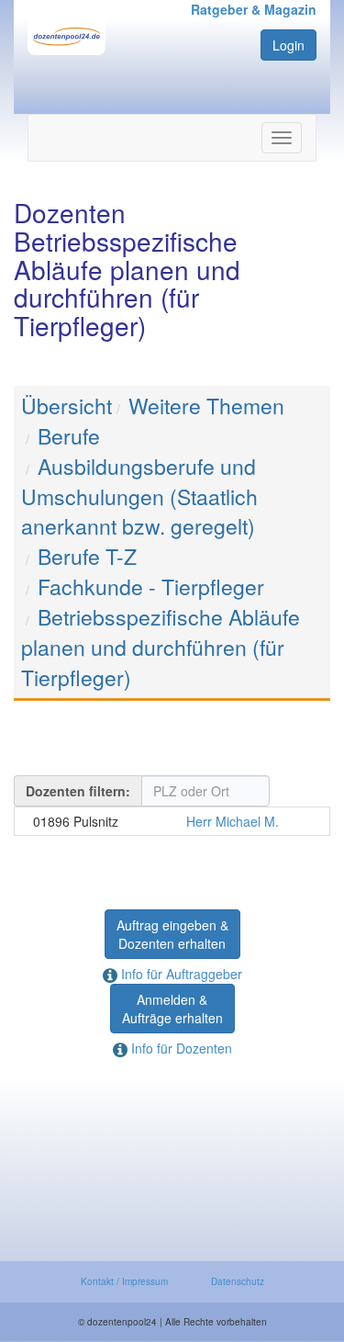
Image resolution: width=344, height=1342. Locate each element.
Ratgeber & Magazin (253, 9)
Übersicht (66, 405)
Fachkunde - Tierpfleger (151, 586)
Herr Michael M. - (172, 821)
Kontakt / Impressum (124, 1281)
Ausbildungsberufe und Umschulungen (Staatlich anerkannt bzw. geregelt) (139, 496)
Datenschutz (237, 1281)
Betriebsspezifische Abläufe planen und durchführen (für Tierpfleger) (160, 647)
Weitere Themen (206, 405)
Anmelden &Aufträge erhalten (172, 1008)
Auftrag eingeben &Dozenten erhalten (172, 934)
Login (288, 45)
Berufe (69, 436)
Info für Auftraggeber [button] (179, 973)
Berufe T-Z (87, 556)
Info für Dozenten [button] (180, 1048)
